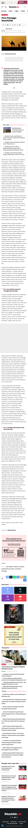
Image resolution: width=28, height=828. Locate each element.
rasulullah (18, 569)
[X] (20, 590)
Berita (3, 664)
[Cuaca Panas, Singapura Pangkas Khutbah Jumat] (14, 657)
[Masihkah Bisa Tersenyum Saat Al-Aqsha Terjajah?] (7, 130)
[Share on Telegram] (12, 25)
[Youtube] (20, 597)
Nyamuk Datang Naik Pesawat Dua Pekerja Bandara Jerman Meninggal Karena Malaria (12, 755)
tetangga (4, 571)
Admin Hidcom (9, 28)
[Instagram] (8, 597)
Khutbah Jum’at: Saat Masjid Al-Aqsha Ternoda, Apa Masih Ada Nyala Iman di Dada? (14, 137)
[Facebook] (8, 590)
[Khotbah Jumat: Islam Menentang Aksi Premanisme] (22, 768)
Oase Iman (4, 14)
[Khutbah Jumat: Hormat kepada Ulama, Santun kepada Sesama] (22, 777)
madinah (16, 566)
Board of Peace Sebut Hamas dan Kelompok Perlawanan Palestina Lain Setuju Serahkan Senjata (13, 728)
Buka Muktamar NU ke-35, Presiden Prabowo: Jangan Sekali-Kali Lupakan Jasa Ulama (13, 735)
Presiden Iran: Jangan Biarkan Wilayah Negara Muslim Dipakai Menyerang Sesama (11, 742)
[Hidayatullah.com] (14, 7)
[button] (3, 7)
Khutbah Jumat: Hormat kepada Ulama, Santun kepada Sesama (9, 777)
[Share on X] (8, 25)
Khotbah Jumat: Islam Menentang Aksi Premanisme (8, 768)
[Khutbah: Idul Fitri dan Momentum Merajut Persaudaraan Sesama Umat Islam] (22, 798)
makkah (21, 566)
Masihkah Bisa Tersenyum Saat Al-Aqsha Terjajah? (18, 129)
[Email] (15, 25)
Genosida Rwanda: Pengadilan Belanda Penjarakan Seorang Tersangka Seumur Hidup (14, 701)
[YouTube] (15, 817)
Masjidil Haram (6, 569)
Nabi (12, 569)
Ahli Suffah (9, 566)
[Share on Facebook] (5, 25)
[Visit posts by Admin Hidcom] (3, 31)
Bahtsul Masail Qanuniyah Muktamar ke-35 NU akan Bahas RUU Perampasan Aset (13, 721)
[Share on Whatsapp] (10, 25)
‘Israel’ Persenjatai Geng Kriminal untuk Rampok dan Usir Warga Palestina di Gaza (14, 714)
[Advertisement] (14, 59)
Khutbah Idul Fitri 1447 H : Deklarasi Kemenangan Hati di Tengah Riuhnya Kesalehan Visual (13, 148)
